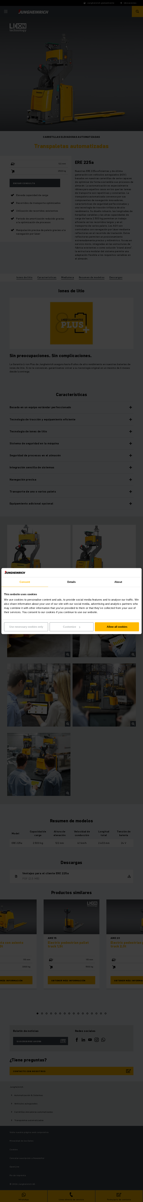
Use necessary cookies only (26, 626)
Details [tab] (71, 581)
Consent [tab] (25, 581)
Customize (69, 626)
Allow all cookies (117, 626)
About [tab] (118, 581)
